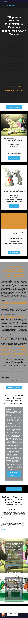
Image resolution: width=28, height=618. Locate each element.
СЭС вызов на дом (14, 107)
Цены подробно (14, 158)
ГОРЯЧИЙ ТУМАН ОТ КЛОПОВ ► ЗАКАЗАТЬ (13, 474)
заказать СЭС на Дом (14, 387)
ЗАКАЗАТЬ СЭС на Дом (14, 563)
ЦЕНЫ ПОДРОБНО (14, 252)
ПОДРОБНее (14, 205)
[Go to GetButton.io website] (3, 616)
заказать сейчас (14, 595)
